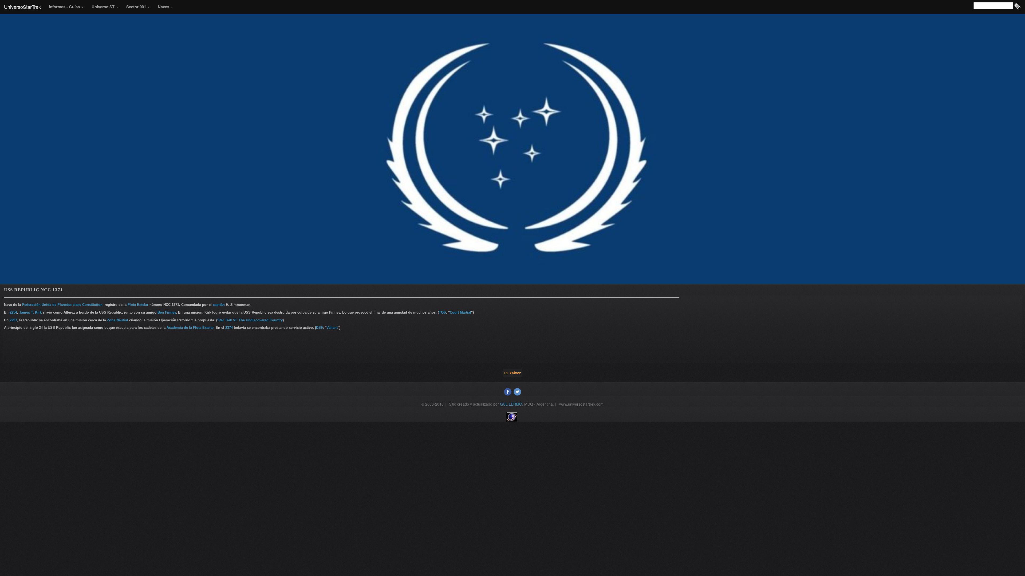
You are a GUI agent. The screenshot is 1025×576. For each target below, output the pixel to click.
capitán (219, 305)
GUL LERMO (511, 404)
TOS (442, 312)
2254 (13, 312)
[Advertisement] (853, 328)
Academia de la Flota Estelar (190, 328)
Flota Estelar (138, 305)
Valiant (332, 328)
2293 (13, 320)
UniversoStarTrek (22, 6)
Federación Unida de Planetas (47, 305)
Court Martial (460, 312)
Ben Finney (166, 312)
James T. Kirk (30, 312)
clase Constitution (87, 305)
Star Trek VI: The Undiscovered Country (250, 320)
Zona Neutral (117, 320)
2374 (229, 328)
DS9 (319, 328)
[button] (66, 6)
